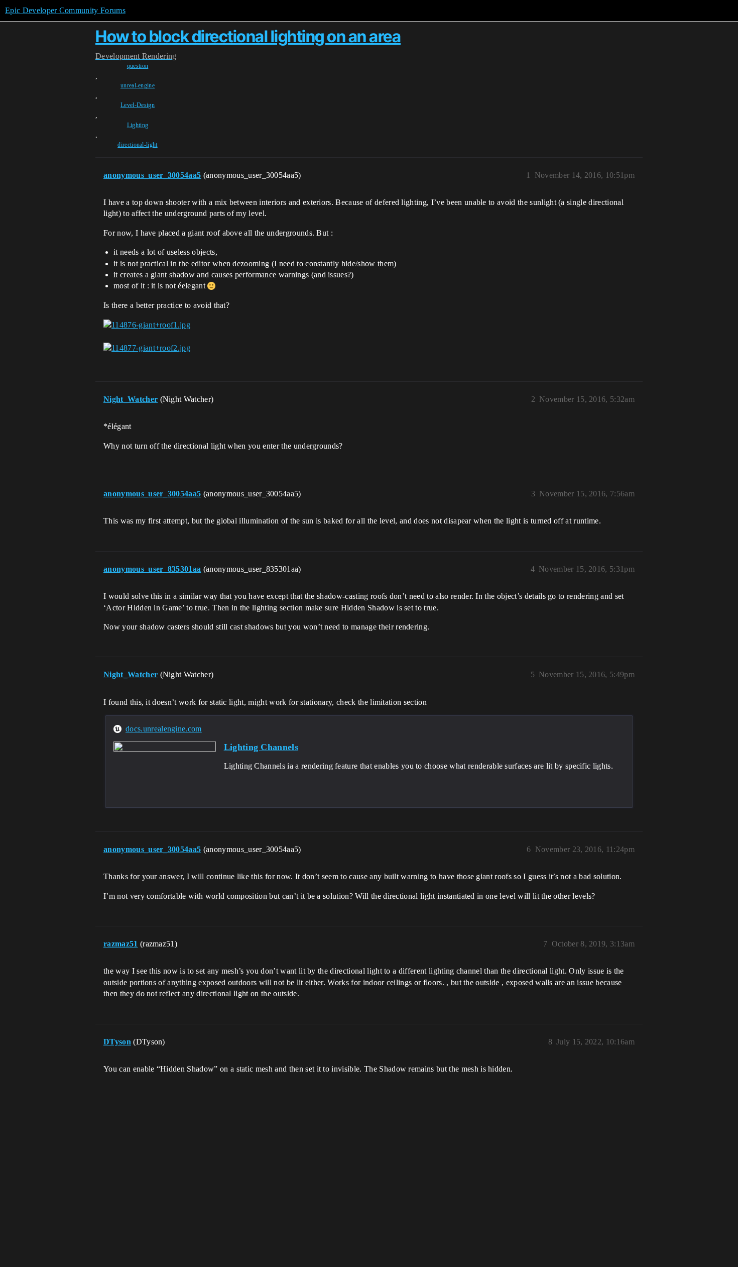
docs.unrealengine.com (164, 728)
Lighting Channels (261, 747)
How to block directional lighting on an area (248, 36)
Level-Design (137, 105)
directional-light (137, 144)
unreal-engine (137, 85)
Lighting (138, 125)
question (138, 65)
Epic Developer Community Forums (65, 10)
